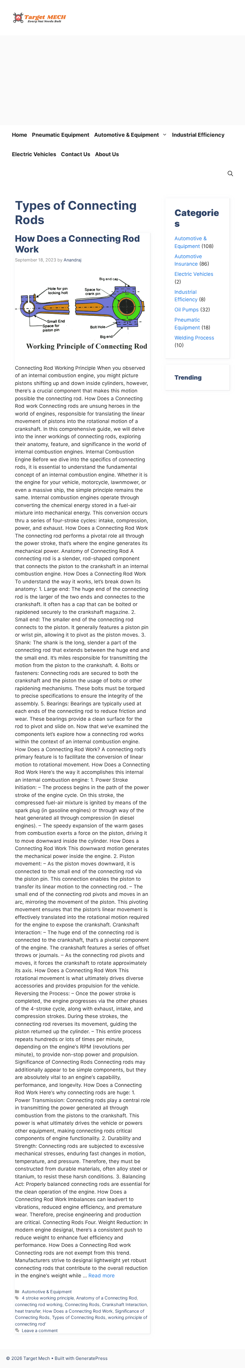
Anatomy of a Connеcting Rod (106, 1297)
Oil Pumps (186, 310)
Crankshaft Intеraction (124, 1304)
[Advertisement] (122, 80)
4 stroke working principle (48, 1297)
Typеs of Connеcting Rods (78, 1317)
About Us (107, 154)
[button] (230, 173)
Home (19, 135)
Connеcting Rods (82, 1304)
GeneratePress (92, 1358)
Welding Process (194, 338)
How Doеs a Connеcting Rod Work (78, 1311)
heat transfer (27, 1311)
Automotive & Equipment (126, 135)
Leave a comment (40, 1330)
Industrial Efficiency (198, 135)
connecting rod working (38, 1304)
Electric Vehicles (34, 154)
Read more (101, 1276)
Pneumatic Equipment (60, 135)
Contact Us (75, 154)
